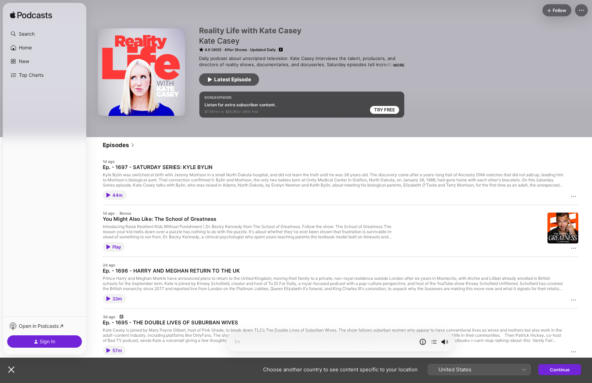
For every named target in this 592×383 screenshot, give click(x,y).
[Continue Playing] (434, 342)
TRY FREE (384, 109)
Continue (560, 369)
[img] (31, 15)
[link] (119, 145)
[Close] (11, 370)
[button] (45, 34)
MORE (399, 65)
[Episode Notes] (423, 342)
